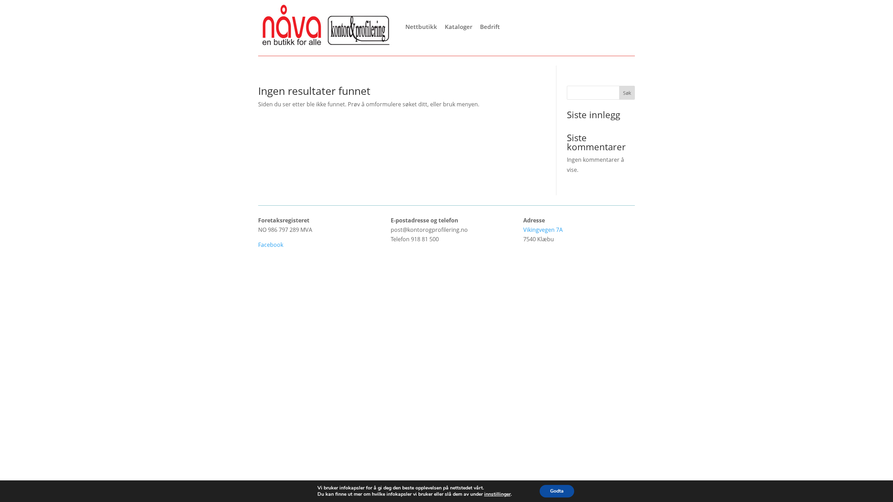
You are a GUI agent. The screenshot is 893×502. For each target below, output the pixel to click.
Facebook (270, 245)
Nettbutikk (421, 27)
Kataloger (458, 27)
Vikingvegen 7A (543, 230)
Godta (557, 491)
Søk (627, 93)
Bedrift (490, 27)
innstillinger (497, 494)
